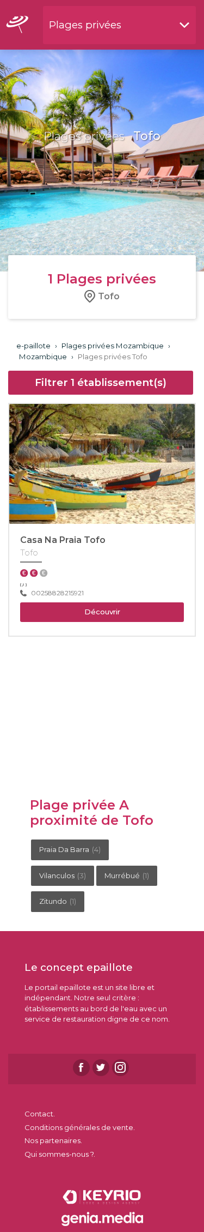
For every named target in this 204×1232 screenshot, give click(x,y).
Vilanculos (62, 875)
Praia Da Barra (70, 849)
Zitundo (57, 901)
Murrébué (126, 875)
